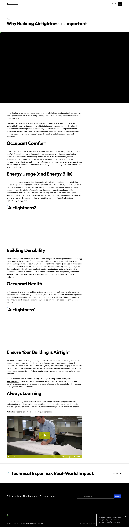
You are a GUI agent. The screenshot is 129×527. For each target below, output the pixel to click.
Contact (16, 523)
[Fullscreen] (70, 456)
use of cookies (103, 519)
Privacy (40, 523)
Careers (9, 523)
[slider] (37, 456)
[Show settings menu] (66, 456)
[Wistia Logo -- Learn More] (77, 456)
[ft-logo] (12, 515)
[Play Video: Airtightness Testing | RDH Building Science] (44, 435)
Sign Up (117, 496)
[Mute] (63, 456)
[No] (125, 516)
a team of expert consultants (43, 272)
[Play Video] (8, 456)
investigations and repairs (57, 269)
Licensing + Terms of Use (28, 523)
